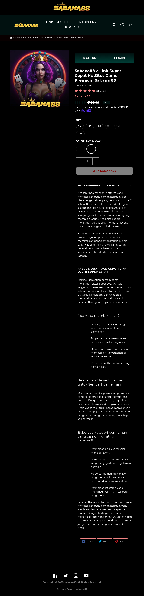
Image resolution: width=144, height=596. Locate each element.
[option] (80, 149)
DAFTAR (89, 58)
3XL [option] (80, 133)
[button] (115, 24)
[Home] (11, 38)
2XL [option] (118, 126)
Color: (88, 141)
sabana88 (83, 204)
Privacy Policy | (66, 589)
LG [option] (99, 126)
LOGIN (119, 58)
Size (78, 120)
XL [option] (108, 126)
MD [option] (90, 126)
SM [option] (80, 126)
